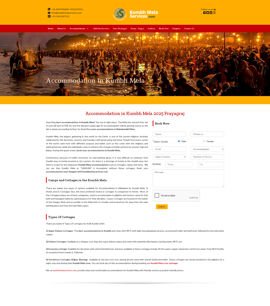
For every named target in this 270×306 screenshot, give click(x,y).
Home (50, 28)
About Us (61, 28)
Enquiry (176, 28)
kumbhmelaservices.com (65, 270)
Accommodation (77, 28)
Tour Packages (120, 28)
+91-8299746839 (60, 9)
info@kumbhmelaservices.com (67, 12)
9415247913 (76, 9)
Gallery (151, 28)
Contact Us (189, 28)
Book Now (164, 28)
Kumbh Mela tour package (164, 263)
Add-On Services (101, 28)
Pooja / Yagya (137, 28)
